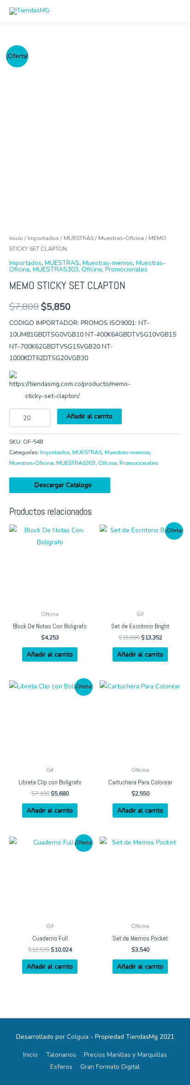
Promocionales (126, 269)
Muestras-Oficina (121, 238)
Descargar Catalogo (62, 485)
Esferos (61, 1066)
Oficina (92, 269)
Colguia (78, 1036)
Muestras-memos (108, 263)
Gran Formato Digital (110, 1066)
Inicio (16, 238)
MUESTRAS (79, 238)
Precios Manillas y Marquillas (125, 1054)
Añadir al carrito (89, 416)
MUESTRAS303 (55, 269)
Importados (43, 238)
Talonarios (61, 1054)
